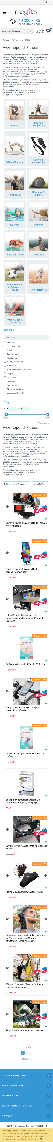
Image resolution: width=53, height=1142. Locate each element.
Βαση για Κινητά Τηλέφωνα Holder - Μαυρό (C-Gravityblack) (26, 524)
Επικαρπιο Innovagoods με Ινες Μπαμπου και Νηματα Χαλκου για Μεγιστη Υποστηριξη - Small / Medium (26, 938)
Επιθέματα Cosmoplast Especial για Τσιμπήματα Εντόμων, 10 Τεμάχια (23, 801)
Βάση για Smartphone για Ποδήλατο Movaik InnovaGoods (23, 709)
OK (41, 1139)
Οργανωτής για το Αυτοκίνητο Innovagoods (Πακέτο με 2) (26, 847)
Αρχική (6, 40)
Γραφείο (10, 373)
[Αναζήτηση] (31, 31)
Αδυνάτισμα (12, 358)
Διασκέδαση (12, 385)
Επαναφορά (44, 423)
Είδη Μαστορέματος (15, 389)
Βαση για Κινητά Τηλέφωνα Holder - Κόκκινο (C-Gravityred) (23, 570)
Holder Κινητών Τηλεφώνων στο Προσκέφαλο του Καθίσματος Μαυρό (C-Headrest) (25, 618)
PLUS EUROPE (41, 1126)
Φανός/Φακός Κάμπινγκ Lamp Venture (24, 1030)
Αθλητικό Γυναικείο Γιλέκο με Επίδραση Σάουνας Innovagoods (24, 985)
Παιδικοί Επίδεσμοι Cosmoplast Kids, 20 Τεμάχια (25, 755)
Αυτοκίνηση (12, 366)
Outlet (9, 350)
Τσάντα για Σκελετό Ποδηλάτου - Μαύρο (24, 892)
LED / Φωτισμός (13, 346)
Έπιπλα (10, 397)
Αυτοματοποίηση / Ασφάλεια (19, 370)
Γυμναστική (11, 377)
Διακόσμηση (12, 381)
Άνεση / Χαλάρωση (15, 362)
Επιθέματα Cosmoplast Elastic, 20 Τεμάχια (26, 664)
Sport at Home (13, 354)
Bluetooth (11, 342)
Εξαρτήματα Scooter (15, 393)
